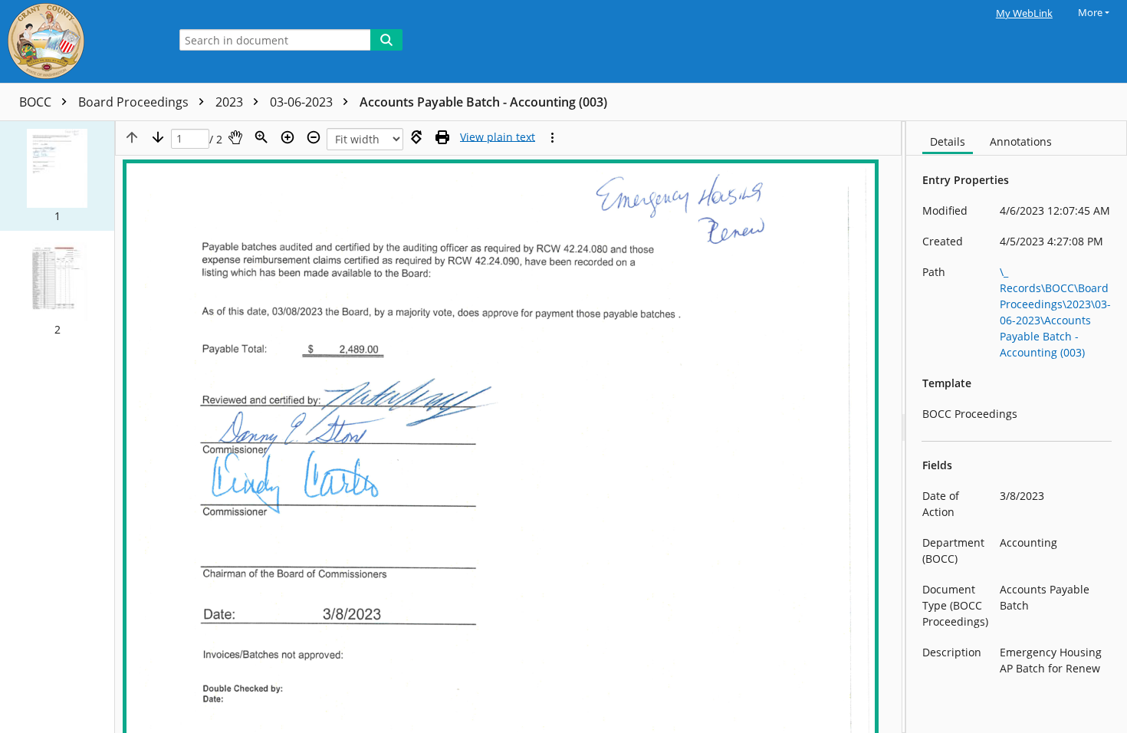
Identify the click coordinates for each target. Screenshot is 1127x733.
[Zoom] (261, 137)
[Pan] (235, 137)
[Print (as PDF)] (442, 137)
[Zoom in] (287, 137)
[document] (1016, 427)
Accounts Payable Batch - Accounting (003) (483, 102)
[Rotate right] (416, 137)
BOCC (36, 102)
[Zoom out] (314, 137)
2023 (230, 102)
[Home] (80, 41)
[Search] (386, 40)
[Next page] (158, 137)
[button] (57, 176)
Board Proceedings (135, 102)
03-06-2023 (303, 102)
